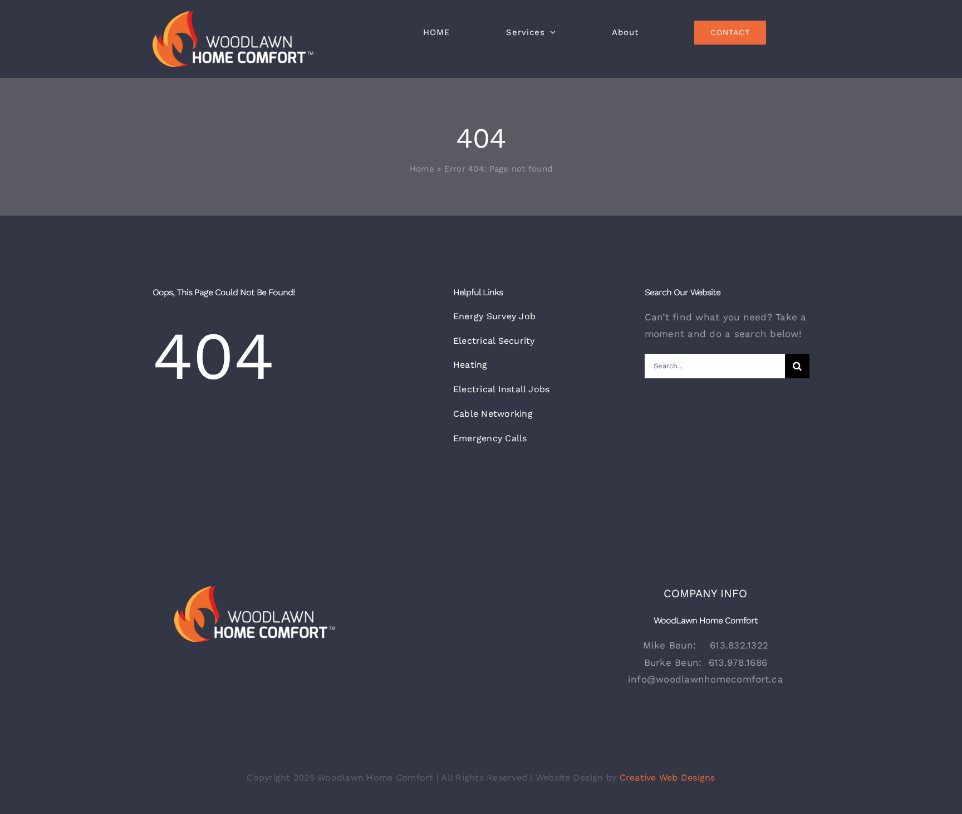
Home (422, 169)
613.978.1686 (738, 662)
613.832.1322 (739, 645)
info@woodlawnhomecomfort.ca (705, 679)
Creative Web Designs (667, 777)
